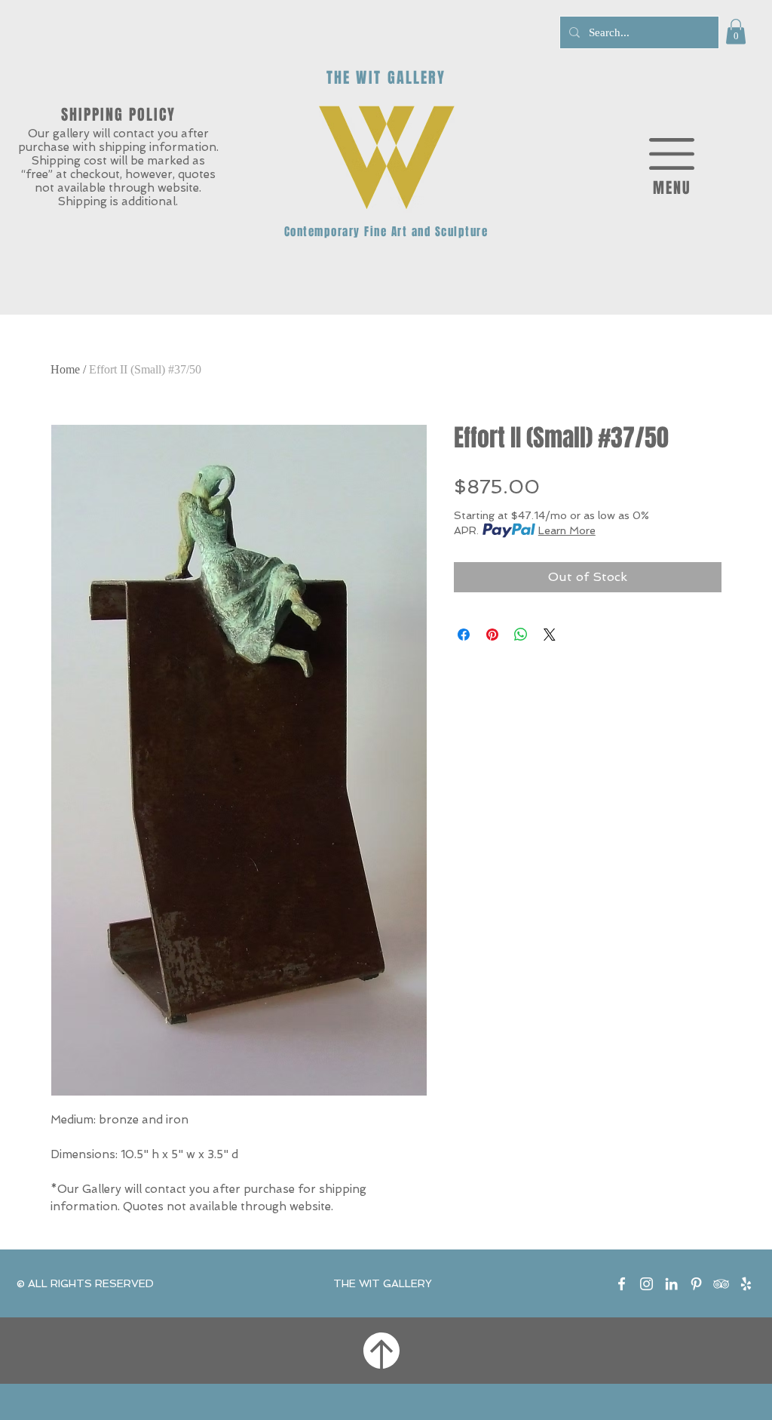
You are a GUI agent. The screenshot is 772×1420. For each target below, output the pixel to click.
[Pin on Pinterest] (492, 634)
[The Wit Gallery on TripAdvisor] (721, 1283)
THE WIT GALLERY (382, 1283)
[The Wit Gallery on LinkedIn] (671, 1283)
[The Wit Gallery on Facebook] (621, 1283)
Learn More (567, 530)
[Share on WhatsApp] (521, 634)
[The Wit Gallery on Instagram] (646, 1283)
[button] (735, 31)
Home (65, 369)
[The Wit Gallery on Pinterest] (696, 1283)
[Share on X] (550, 634)
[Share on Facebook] (464, 634)
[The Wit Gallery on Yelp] (746, 1283)
